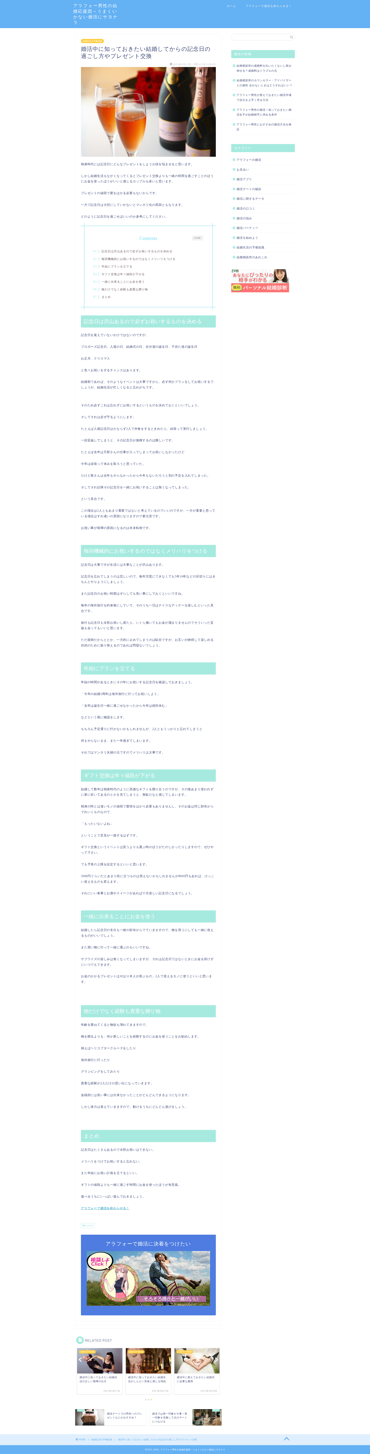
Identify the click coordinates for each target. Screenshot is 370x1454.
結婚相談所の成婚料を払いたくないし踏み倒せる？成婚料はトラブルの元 (264, 68)
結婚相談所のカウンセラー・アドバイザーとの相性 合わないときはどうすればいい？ (265, 83)
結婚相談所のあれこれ (252, 257)
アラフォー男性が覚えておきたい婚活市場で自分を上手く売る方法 (264, 97)
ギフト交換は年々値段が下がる (123, 274)
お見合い (243, 169)
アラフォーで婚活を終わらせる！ (269, 6)
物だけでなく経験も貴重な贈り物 (125, 289)
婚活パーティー (247, 228)
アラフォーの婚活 (249, 159)
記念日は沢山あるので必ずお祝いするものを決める (137, 251)
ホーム (231, 6)
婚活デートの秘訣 (249, 189)
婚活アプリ (244, 179)
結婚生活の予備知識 (92, 41)
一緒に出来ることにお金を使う (123, 281)
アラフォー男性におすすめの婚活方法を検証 (264, 127)
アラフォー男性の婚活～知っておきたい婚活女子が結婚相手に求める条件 (264, 112)
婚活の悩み (244, 218)
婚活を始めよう (247, 237)
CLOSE (197, 238)
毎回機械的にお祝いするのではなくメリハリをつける (139, 259)
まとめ (106, 296)
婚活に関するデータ (250, 198)
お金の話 (89, 1225)
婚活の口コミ (246, 208)
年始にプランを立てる (117, 266)
